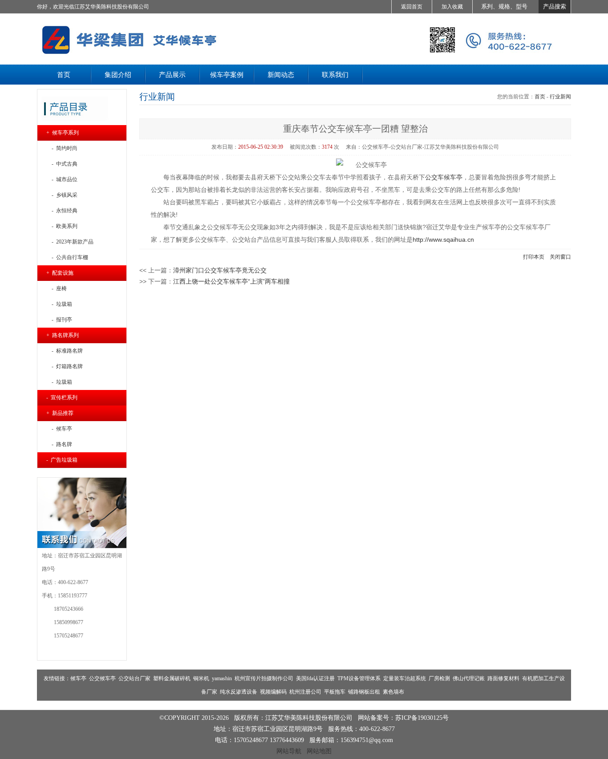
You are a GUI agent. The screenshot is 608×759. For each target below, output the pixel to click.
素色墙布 (393, 692)
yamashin (222, 678)
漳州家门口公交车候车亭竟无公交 (220, 270)
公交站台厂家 (134, 678)
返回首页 (411, 7)
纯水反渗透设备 (238, 692)
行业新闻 (560, 96)
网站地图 (319, 751)
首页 (540, 96)
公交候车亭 (102, 678)
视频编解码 (273, 692)
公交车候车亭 (443, 177)
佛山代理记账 (469, 678)
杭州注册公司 (305, 692)
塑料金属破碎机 (172, 678)
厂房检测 (439, 678)
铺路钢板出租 (364, 692)
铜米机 (201, 678)
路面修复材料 (503, 678)
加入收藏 (452, 7)
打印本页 (533, 257)
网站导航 (288, 751)
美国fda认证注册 (315, 678)
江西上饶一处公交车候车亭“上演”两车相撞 (231, 281)
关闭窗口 (560, 257)
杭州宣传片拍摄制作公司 (264, 678)
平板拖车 (334, 692)
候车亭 (78, 678)
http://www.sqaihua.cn (443, 239)
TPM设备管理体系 (359, 678)
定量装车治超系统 (404, 678)
